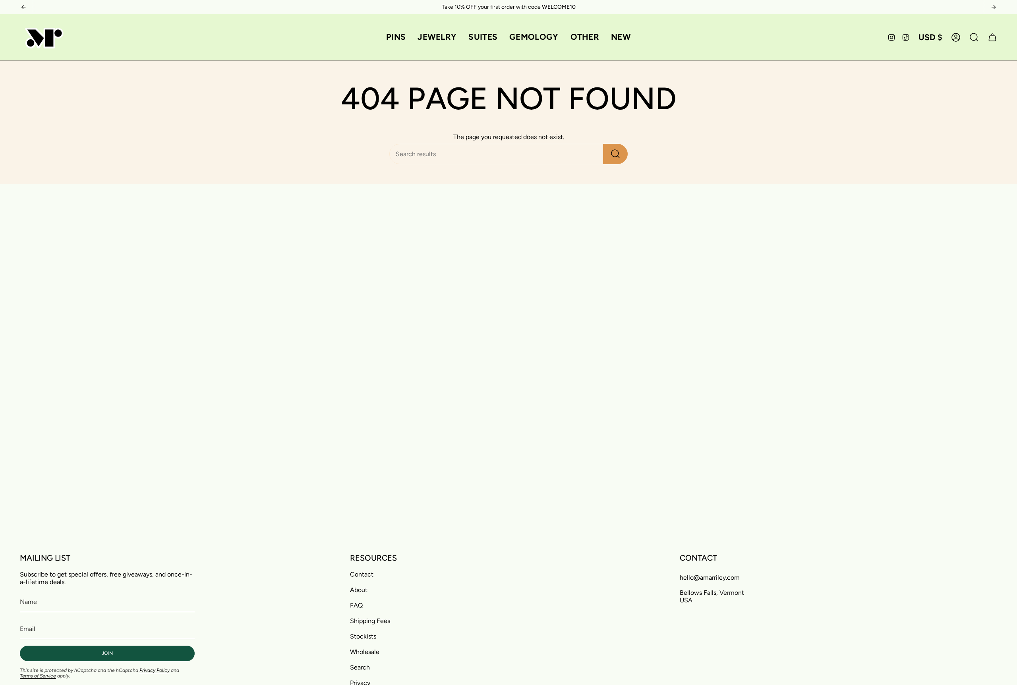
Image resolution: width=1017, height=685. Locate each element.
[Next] (993, 7)
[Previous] (23, 7)
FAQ (356, 605)
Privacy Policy (154, 670)
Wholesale (364, 652)
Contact (361, 574)
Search (360, 667)
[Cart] (992, 37)
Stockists (363, 636)
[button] (396, 37)
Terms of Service (38, 676)
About (358, 590)
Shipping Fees (370, 621)
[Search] (615, 154)
